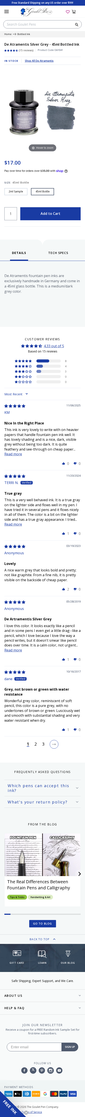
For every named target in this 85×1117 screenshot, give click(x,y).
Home (8, 34)
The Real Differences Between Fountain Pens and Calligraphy (38, 885)
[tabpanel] (42, 293)
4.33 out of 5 (54, 346)
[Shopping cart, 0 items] (76, 11)
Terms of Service (32, 1112)
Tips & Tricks (17, 897)
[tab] (19, 255)
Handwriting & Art (40, 897)
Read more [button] (13, 454)
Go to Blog (42, 923)
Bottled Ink (23, 34)
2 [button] (35, 744)
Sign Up (70, 1047)
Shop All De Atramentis (39, 61)
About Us (13, 995)
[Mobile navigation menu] (6, 11)
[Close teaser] (26, 1112)
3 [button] (43, 744)
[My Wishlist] (68, 11)
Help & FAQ (14, 1008)
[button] (23, 360)
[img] (14, 406)
